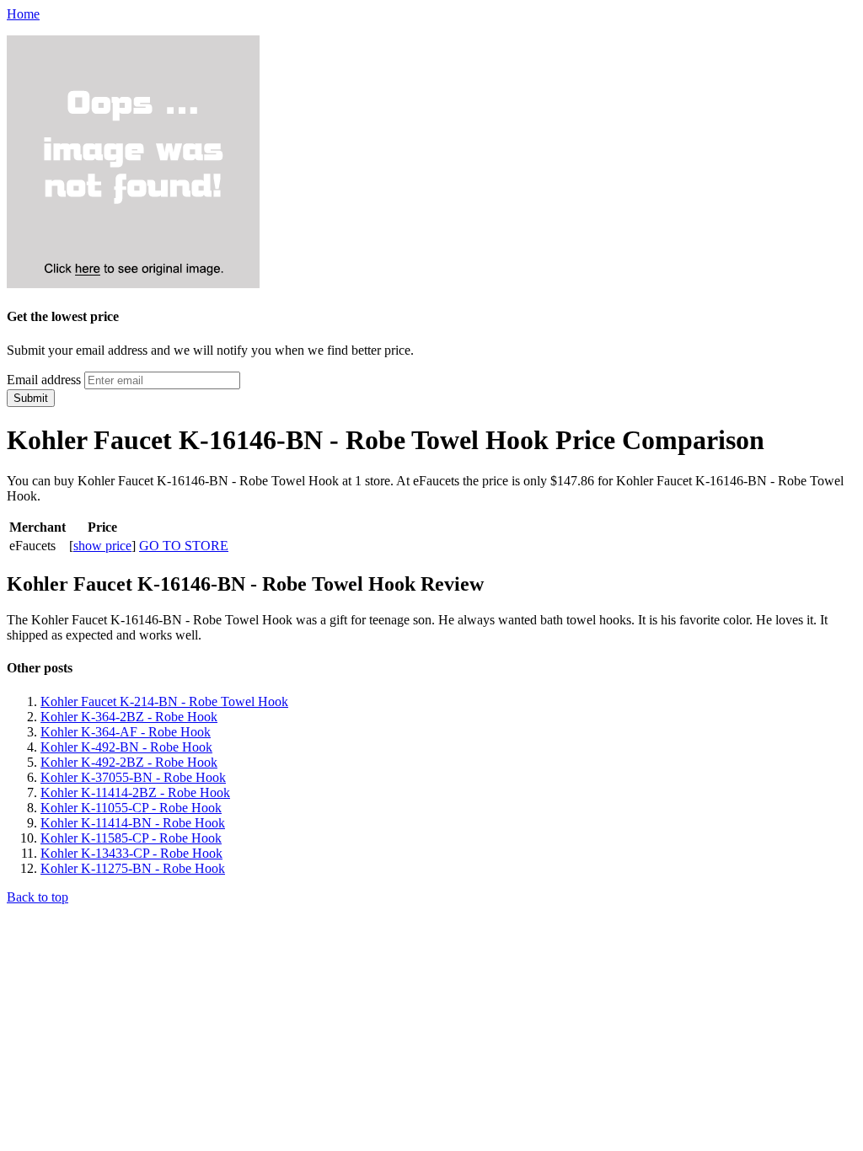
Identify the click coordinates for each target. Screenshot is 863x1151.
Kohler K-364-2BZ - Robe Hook (128, 716)
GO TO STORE (183, 545)
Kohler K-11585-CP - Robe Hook (131, 838)
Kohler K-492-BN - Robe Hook (126, 747)
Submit (30, 398)
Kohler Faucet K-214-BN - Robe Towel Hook (164, 701)
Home (23, 14)
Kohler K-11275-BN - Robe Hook (132, 868)
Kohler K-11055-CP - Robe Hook (131, 807)
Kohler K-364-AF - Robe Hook (125, 732)
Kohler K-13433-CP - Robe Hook (131, 853)
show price (102, 545)
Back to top (37, 897)
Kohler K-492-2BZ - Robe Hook (128, 762)
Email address (44, 379)
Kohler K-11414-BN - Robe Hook (132, 823)
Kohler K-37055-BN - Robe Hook (133, 777)
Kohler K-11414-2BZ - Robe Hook (135, 792)
